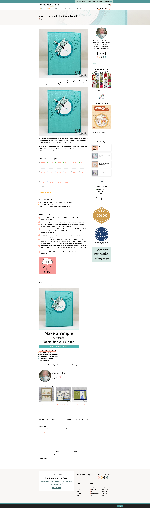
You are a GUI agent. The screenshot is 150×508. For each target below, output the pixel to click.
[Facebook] (98, 9)
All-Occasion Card (43, 412)
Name (41, 451)
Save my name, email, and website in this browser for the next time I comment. (58, 454)
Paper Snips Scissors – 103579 (58, 184)
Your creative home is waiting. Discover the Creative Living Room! (93, 1)
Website (75, 451)
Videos (103, 495)
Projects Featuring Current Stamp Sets (73, 8)
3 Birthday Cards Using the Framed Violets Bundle (104, 172)
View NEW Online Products (46, 358)
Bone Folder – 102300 (50, 184)
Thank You (104, 493)
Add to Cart (42, 169)
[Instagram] (107, 9)
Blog (92, 5)
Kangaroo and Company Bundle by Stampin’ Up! (77, 419)
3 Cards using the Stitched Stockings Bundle (104, 164)
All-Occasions (94, 487)
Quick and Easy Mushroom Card (47, 418)
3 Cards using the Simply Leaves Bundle (103, 147)
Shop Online (105, 199)
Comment (42, 432)
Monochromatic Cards (53, 412)
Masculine (94, 495)
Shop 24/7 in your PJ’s (45, 352)
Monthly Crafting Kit (44, 360)
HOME (83, 5)
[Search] (109, 63)
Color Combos (95, 493)
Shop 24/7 (79, 493)
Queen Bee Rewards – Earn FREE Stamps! (49, 354)
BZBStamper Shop (59, 8)
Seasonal (104, 491)
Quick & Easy (105, 489)
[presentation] (95, 148)
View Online (98, 199)
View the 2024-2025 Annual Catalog (48, 356)
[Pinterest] (103, 9)
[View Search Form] (110, 9)
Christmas (94, 491)
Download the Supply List (45, 192)
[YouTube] (105, 9)
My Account (104, 5)
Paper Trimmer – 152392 (66, 184)
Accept (120, 506)
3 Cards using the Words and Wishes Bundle (104, 156)
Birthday (93, 489)
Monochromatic (106, 487)
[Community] (100, 9)
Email (58, 451)
